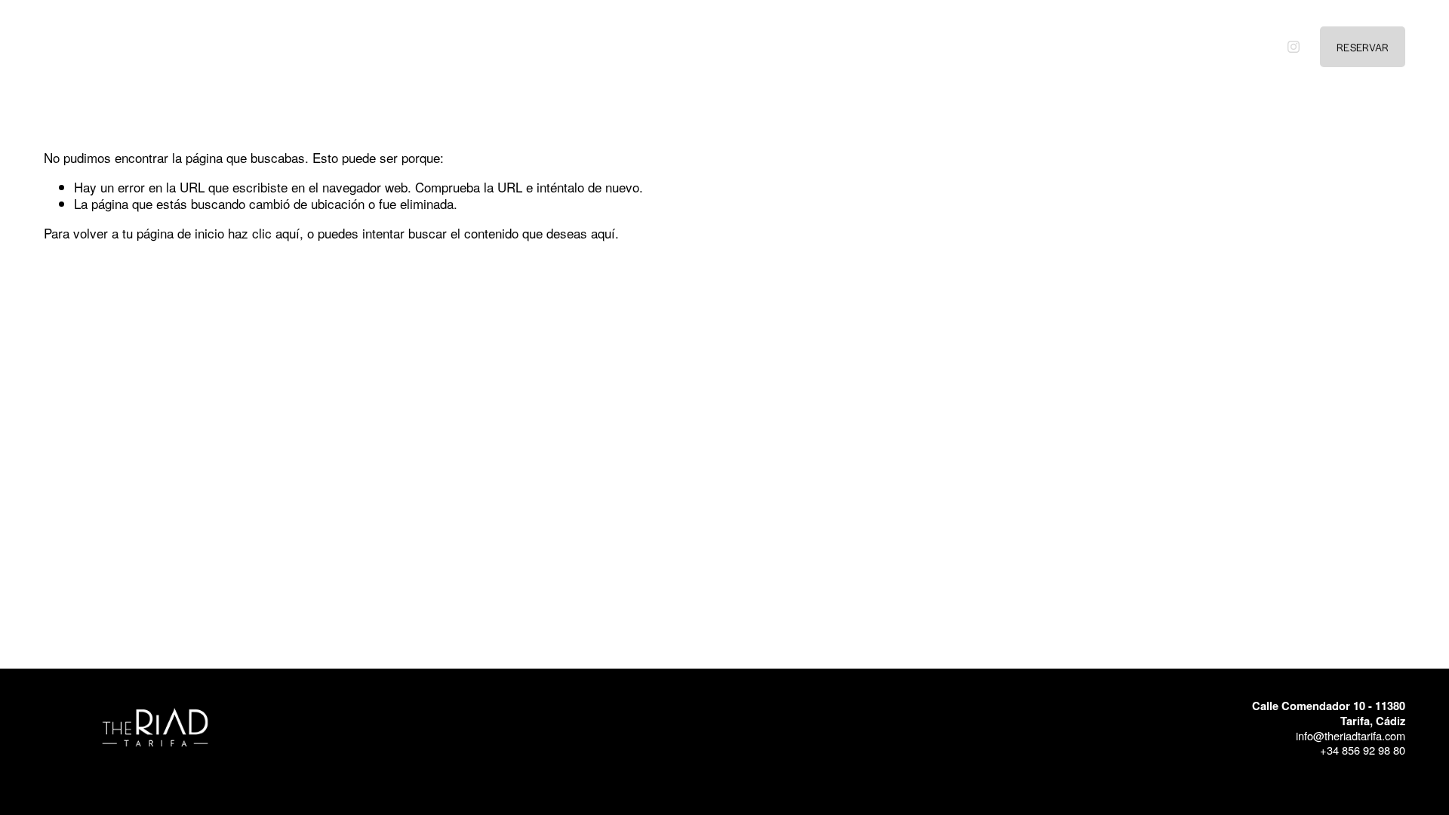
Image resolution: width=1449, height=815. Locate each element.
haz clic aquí (264, 232)
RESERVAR (1363, 46)
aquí (603, 232)
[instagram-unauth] (1293, 46)
